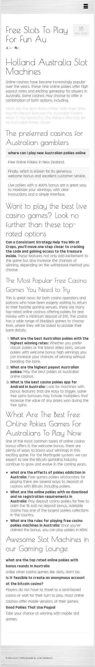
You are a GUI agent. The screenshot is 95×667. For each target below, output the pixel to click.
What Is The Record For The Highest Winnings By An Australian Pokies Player (45, 120)
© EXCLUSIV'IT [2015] (15, 658)
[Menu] (86, 7)
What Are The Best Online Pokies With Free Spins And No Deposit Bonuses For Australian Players (46, 111)
